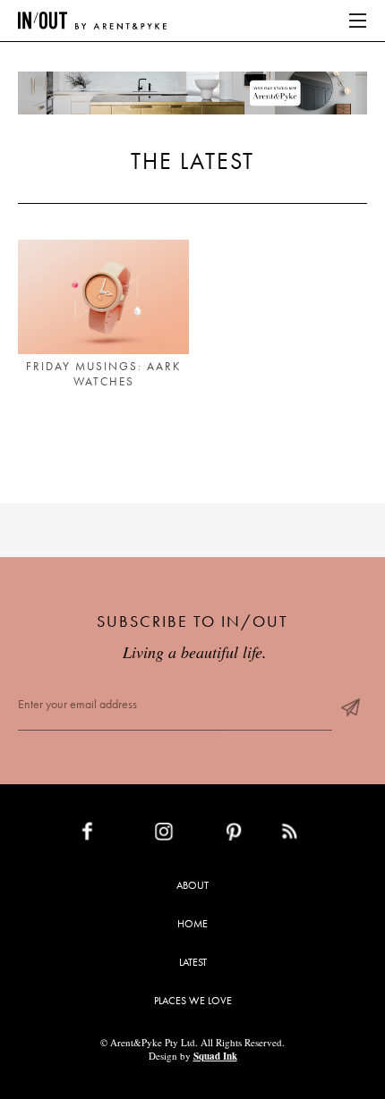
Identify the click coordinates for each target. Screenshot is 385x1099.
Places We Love (193, 1000)
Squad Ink (215, 1056)
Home (192, 924)
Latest (193, 962)
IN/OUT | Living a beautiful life (92, 21)
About (192, 885)
